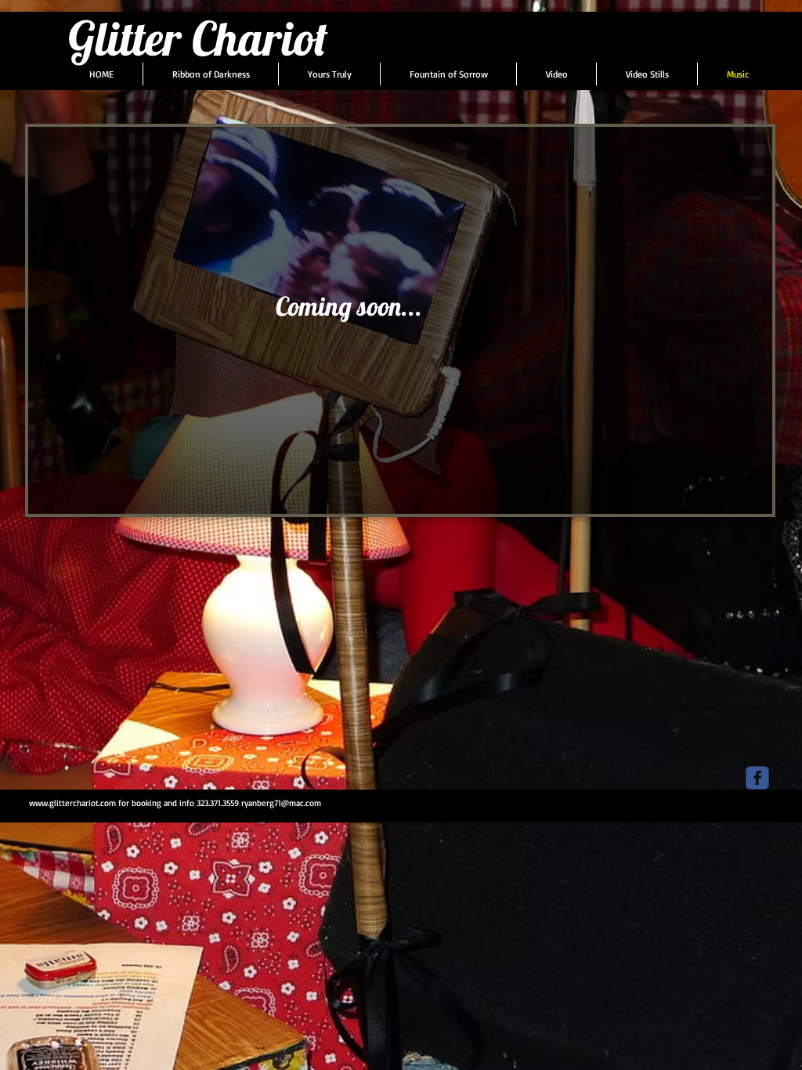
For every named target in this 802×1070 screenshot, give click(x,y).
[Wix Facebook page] (757, 778)
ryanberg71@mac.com (281, 802)
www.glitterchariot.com (72, 802)
